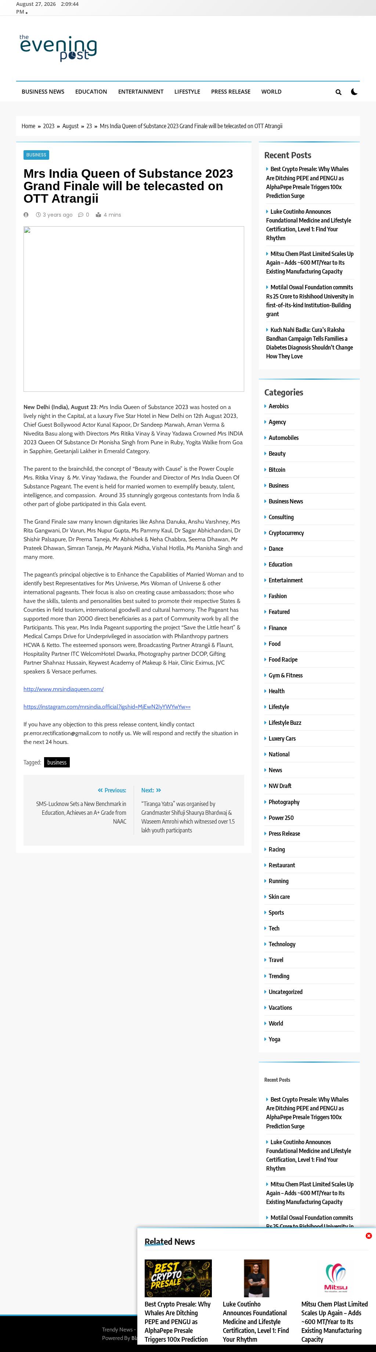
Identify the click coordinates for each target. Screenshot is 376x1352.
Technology (282, 944)
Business (36, 155)
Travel (276, 960)
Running (279, 881)
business (56, 762)
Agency (277, 422)
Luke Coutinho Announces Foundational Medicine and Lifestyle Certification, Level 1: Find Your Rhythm (256, 1321)
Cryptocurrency (286, 532)
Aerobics (279, 406)
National (279, 754)
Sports (276, 912)
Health (277, 691)
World (271, 91)
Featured (279, 611)
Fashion (278, 596)
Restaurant (282, 865)
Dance (276, 548)
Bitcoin (277, 469)
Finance (278, 628)
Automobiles (284, 437)
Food (275, 643)
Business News (43, 91)
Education (91, 91)
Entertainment (140, 91)
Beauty (277, 453)
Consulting (281, 517)
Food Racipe (283, 659)
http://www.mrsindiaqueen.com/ (64, 689)
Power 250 (281, 817)
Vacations (280, 1007)
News (275, 770)
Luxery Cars (282, 738)
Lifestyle (187, 91)
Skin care (279, 896)
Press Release (230, 91)
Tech (274, 928)
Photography (284, 802)
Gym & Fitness (286, 675)
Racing (277, 849)
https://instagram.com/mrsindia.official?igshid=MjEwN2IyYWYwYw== (107, 706)
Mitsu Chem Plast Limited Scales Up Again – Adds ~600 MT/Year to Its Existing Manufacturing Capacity (334, 1321)
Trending (279, 976)
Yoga (275, 1039)
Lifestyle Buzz (285, 722)
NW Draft (280, 785)
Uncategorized (286, 991)
